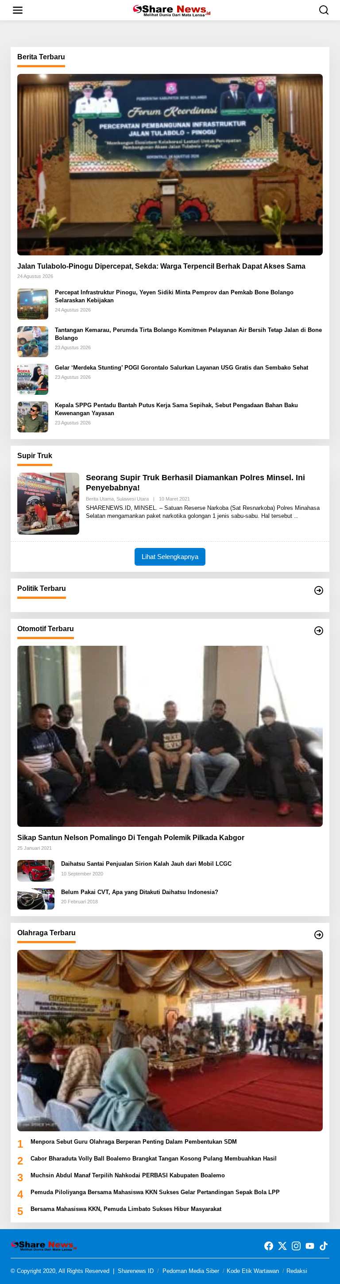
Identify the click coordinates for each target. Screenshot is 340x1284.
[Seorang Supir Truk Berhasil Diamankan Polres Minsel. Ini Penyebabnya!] (296, 516)
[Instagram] (296, 1246)
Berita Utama (100, 498)
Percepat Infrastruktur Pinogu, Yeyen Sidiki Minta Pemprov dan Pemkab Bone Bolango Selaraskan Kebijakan (174, 296)
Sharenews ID (136, 1271)
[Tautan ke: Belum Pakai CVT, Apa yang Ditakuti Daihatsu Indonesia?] (35, 898)
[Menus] (18, 10)
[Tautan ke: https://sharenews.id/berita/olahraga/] (318, 934)
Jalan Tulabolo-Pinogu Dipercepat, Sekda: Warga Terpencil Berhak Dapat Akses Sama (161, 266)
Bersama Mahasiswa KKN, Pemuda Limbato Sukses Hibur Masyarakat (126, 1209)
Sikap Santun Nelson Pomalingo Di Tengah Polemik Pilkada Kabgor (130, 837)
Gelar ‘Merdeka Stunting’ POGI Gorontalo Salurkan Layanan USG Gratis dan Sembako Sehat (181, 367)
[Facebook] (268, 1246)
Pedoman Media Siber (190, 1271)
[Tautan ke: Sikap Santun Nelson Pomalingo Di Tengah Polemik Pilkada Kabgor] (170, 736)
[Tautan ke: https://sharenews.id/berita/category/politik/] (318, 590)
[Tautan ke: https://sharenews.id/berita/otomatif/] (318, 630)
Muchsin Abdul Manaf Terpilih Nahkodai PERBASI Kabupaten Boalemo (128, 1175)
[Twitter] (282, 1246)
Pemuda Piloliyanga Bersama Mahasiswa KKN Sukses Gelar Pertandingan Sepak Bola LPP (155, 1192)
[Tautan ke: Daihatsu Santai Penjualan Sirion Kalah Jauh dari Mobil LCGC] (35, 870)
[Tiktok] (323, 1246)
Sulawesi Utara (132, 498)
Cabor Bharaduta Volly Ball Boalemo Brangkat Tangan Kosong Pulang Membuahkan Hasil (154, 1158)
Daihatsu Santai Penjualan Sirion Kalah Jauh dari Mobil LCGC (146, 863)
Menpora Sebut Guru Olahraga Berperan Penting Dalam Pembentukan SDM (134, 1141)
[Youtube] (310, 1246)
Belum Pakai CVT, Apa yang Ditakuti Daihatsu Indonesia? (139, 892)
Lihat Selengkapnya (170, 556)
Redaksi (296, 1271)
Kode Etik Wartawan (253, 1271)
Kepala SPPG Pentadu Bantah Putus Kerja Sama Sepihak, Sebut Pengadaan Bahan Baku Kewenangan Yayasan (176, 409)
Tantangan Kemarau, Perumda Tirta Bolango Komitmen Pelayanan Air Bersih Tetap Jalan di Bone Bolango (188, 334)
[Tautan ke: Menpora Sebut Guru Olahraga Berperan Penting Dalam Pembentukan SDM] (170, 1040)
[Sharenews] (171, 9)
